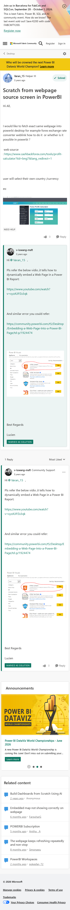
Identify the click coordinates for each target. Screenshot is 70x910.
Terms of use (55, 889)
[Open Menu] (64, 53)
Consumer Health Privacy (51, 902)
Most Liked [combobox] (57, 459)
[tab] (33, 767)
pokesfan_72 (36, 864)
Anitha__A (35, 831)
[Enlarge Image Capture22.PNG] (35, 210)
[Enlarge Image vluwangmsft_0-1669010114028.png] (35, 374)
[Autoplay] (29, 767)
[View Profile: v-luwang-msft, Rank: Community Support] (8, 472)
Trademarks (9, 897)
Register (50, 43)
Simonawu (35, 849)
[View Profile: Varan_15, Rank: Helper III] (7, 78)
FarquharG (35, 816)
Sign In (61, 43)
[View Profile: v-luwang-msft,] (10, 252)
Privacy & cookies (35, 889)
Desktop (11, 53)
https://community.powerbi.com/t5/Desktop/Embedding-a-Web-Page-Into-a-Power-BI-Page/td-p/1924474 (35, 328)
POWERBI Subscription (25, 826)
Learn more (47, 66)
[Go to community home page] (23, 43)
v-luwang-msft (24, 250)
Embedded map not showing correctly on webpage (36, 810)
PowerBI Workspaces (23, 859)
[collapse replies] (35, 467)
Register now (12, 30)
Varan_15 (19, 76)
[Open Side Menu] (5, 43)
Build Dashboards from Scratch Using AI (36, 793)
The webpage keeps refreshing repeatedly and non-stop (37, 843)
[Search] (40, 43)
